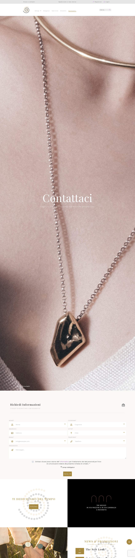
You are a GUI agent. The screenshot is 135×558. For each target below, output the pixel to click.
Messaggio (13, 446)
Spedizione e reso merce (67, 1)
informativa (64, 461)
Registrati (98, 1)
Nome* (11, 420)
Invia (66, 474)
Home (19, 386)
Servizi (55, 10)
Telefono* (72, 437)
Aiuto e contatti (29, 1)
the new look (95, 549)
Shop (37, 10)
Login (107, 1)
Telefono (34, 506)
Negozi (46, 10)
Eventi (64, 10)
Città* (70, 429)
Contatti (72, 10)
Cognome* (72, 420)
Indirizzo (12, 429)
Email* (11, 437)
